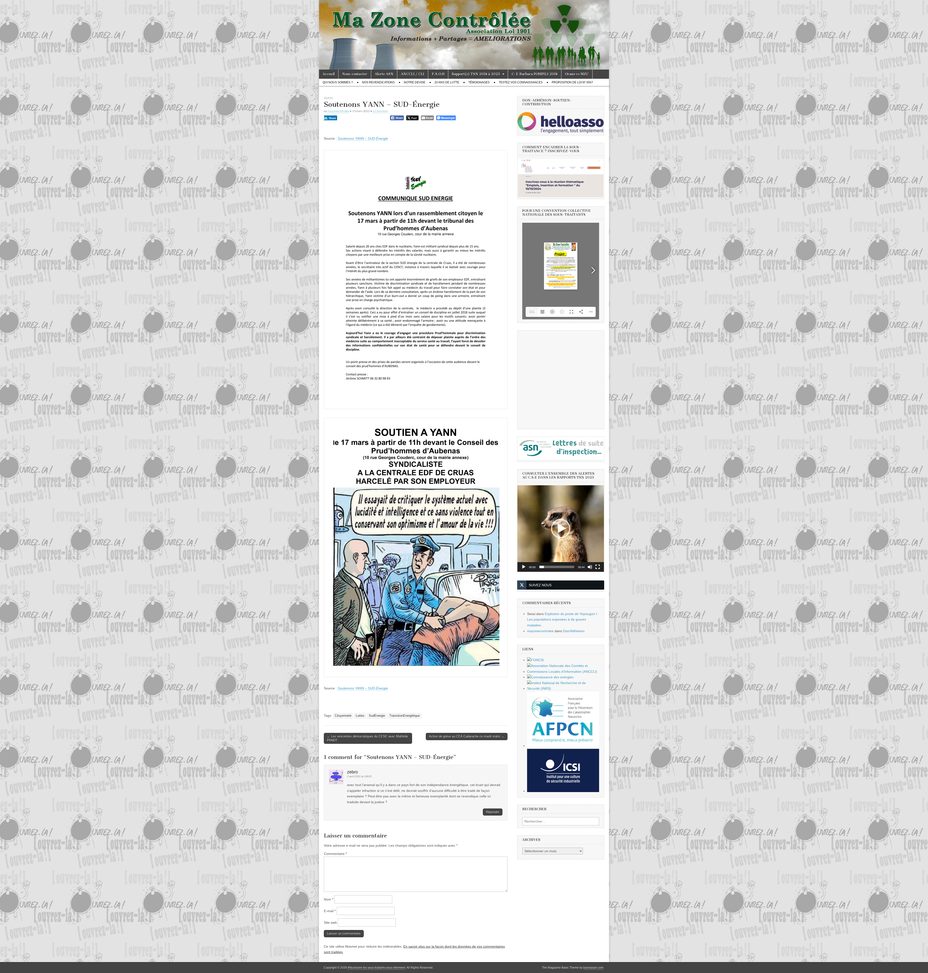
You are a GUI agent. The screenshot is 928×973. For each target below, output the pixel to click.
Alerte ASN (384, 74)
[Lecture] (523, 567)
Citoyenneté (343, 715)
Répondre (492, 812)
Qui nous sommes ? (338, 82)
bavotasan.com (593, 967)
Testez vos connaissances (521, 82)
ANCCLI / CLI (412, 74)
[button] (560, 528)
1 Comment (380, 111)
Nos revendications (378, 82)
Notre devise (414, 82)
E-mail (330, 911)
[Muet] (589, 567)
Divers (328, 98)
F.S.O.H (438, 74)
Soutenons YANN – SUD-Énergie (363, 138)
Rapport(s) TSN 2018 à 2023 (476, 74)
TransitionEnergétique (404, 715)
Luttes (360, 715)
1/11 (532, 312)
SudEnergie (377, 715)
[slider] (556, 567)
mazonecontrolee (338, 111)
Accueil (329, 74)
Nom (328, 899)
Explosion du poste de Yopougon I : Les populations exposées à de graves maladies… (563, 619)
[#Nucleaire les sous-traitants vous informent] (464, 35)
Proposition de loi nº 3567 (572, 82)
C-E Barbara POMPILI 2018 (535, 74)
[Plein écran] (597, 567)
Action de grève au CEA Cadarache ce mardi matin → (466, 736)
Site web (330, 922)
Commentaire (335, 854)
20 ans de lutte (447, 82)
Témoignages (479, 82)
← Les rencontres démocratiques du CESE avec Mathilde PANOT (367, 738)
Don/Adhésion (574, 631)
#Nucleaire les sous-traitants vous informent (376, 967)
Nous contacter (354, 74)
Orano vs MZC (577, 74)
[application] (560, 528)
